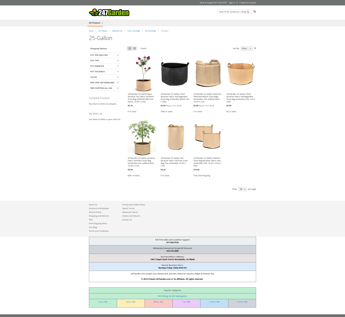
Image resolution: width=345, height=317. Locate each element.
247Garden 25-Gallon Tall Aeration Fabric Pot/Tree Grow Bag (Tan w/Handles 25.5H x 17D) (174, 162)
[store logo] (109, 12)
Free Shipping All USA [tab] (101, 88)
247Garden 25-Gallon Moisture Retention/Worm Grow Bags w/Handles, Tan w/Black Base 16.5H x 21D (207, 98)
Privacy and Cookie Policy (133, 204)
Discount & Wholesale (99, 208)
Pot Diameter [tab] (97, 66)
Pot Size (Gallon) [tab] (99, 55)
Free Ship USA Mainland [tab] (102, 82)
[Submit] (248, 12)
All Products (103, 31)
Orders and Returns (131, 216)
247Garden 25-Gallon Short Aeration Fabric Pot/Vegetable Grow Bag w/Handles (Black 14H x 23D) (175, 98)
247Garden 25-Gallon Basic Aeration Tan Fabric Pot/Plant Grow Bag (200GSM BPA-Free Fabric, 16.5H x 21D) (141, 98)
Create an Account (247, 2)
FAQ (91, 219)
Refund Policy (95, 212)
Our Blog (93, 227)
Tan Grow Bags (151, 31)
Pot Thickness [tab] (97, 71)
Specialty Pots (117, 31)
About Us (93, 204)
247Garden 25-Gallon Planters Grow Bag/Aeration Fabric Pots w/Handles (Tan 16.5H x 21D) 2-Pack (207, 162)
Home (91, 31)
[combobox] (234, 12)
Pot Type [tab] (94, 60)
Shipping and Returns (99, 216)
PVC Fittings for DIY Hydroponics (172, 296)
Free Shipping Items (98, 223)
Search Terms (128, 208)
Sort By (236, 48)
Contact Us (127, 219)
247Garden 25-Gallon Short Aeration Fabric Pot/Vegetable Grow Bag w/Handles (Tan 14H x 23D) (240, 98)
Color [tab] (93, 77)
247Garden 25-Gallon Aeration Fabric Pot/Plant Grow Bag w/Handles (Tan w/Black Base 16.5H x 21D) (141, 162)
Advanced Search (130, 212)
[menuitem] (95, 23)
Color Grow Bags (133, 31)
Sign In (232, 2)
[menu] (172, 23)
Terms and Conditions (99, 231)
